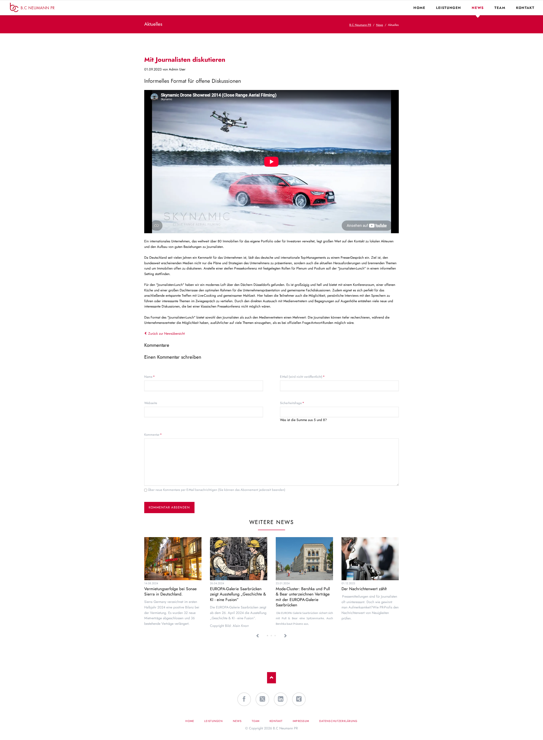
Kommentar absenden (169, 507)
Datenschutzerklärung (338, 721)
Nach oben (271, 677)
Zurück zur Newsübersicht (166, 333)
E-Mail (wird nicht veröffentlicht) (302, 376)
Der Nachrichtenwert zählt (364, 589)
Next (285, 635)
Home (189, 721)
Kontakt (276, 721)
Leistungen (213, 721)
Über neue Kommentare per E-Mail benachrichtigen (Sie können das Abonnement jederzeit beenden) (216, 489)
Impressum (301, 721)
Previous (257, 635)
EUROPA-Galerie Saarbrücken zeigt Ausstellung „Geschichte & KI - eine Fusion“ (238, 594)
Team (255, 721)
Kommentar (153, 434)
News (379, 25)
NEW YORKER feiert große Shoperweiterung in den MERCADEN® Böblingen (275, 636)
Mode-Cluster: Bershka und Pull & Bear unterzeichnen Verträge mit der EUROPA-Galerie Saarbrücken (303, 597)
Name (150, 376)
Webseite (150, 403)
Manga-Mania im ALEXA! (271, 636)
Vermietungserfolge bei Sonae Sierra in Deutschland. (170, 591)
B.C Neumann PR (360, 25)
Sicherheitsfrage (292, 403)
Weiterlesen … (180, 568)
